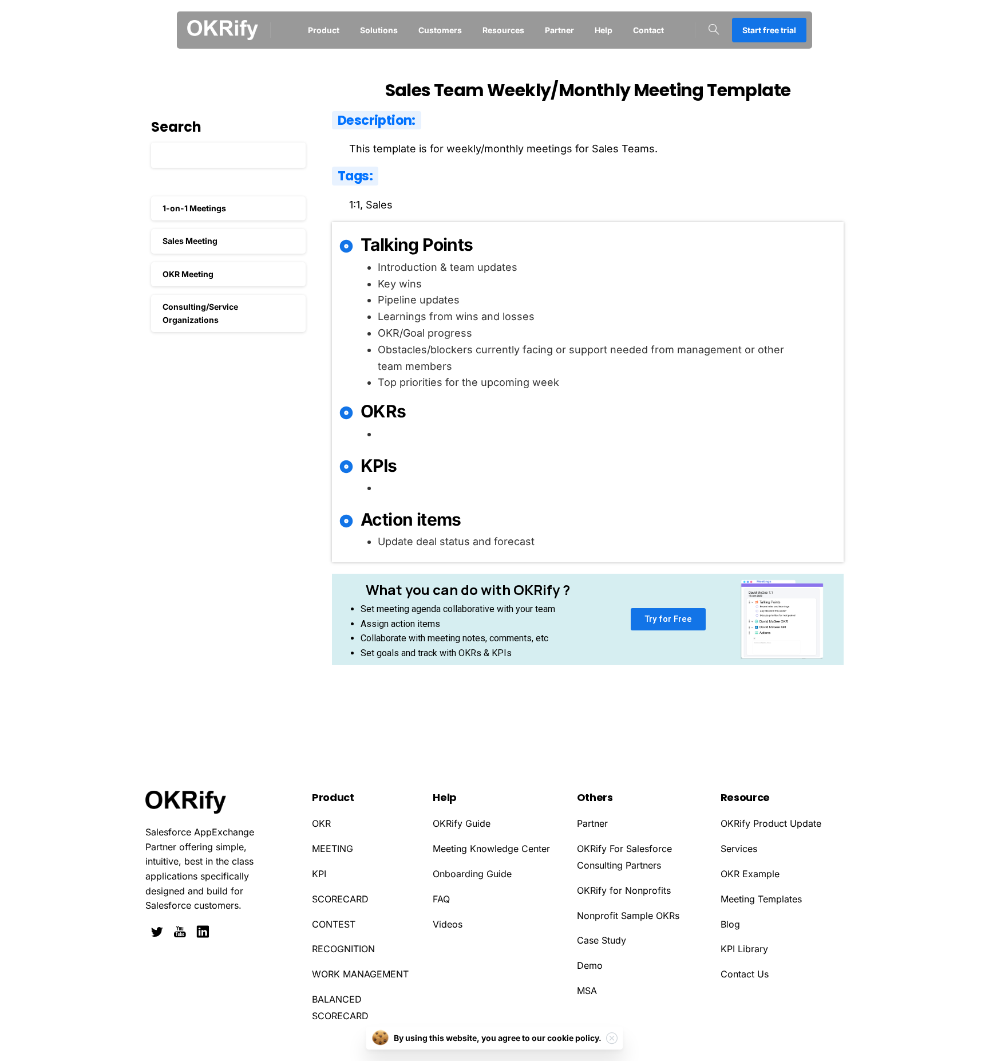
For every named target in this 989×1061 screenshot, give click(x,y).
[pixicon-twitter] (156, 932)
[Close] (612, 1038)
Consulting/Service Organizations (200, 313)
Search (176, 126)
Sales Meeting (190, 241)
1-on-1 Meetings (194, 208)
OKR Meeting (188, 274)
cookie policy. (574, 1038)
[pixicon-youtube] (179, 932)
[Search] (713, 30)
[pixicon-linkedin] (202, 932)
